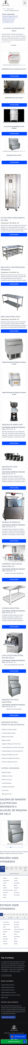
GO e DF (10, 917)
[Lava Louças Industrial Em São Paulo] (14, 642)
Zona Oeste (11, 868)
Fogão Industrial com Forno (8, 992)
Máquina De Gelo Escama (8, 19)
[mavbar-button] (24, 3)
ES (8, 914)
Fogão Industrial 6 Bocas (7, 990)
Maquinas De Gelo (7, 794)
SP (11, 914)
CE (3, 917)
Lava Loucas (5, 790)
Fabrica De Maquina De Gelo (9, 761)
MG (5, 914)
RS (20, 914)
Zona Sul (16, 868)
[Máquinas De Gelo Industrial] (14, 686)
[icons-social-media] (2, 975)
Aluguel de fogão (6, 772)
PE (23, 914)
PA (24, 917)
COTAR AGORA (14, 76)
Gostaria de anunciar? (8, 1017)
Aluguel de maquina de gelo (9, 729)
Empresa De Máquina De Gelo (10, 754)
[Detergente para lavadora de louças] (14, 58)
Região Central (2, 868)
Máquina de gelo (6, 740)
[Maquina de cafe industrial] (14, 456)
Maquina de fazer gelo (7, 736)
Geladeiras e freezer (7, 776)
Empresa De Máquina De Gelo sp (10, 16)
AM (17, 917)
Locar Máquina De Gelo (8, 21)
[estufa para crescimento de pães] (12, 192)
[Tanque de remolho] (14, 506)
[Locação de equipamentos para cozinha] (14, 115)
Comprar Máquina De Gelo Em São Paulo (13, 747)
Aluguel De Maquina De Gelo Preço (11, 744)
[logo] (5, 3)
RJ (1, 914)
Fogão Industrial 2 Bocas (7, 984)
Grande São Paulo (25, 869)
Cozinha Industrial (6, 783)
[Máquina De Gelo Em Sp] (14, 144)
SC (17, 914)
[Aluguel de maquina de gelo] (14, 349)
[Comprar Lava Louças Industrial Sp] (14, 553)
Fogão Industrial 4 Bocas (7, 987)
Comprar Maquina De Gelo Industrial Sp (12, 751)
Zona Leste (20, 868)
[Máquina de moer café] (14, 411)
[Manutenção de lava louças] (14, 86)
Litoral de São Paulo (14, 873)
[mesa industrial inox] (12, 301)
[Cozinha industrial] (14, 594)
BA (26, 914)
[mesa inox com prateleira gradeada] (12, 252)
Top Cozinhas (7, 958)
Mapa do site (4, 997)
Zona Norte (7, 868)
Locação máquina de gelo (8, 733)
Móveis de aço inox (7, 779)
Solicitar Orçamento (14, 1041)
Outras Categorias (10, 768)
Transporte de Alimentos (8, 786)
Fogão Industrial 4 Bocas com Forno (10, 995)
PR (14, 914)
